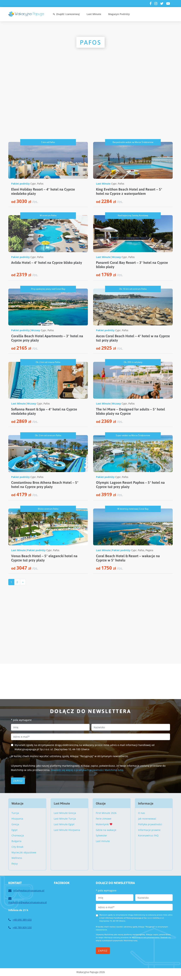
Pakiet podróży (20, 183)
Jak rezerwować (147, 818)
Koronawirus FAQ (148, 835)
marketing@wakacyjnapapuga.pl (27, 902)
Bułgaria (16, 841)
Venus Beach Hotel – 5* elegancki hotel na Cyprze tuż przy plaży (44, 558)
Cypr (33, 183)
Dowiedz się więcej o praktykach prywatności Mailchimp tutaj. (87, 770)
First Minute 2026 (106, 813)
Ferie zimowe (103, 818)
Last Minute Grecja (65, 813)
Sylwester (101, 835)
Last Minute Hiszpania (67, 830)
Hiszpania (17, 818)
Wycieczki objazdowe (23, 852)
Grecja (15, 824)
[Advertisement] (90, 105)
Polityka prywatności (150, 824)
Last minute (103, 841)
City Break (17, 846)
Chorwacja (17, 835)
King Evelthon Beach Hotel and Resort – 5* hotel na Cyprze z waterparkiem (129, 191)
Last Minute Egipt (64, 824)
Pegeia (149, 550)
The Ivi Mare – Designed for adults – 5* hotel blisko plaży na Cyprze (130, 411)
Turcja (15, 813)
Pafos (40, 183)
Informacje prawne (149, 830)
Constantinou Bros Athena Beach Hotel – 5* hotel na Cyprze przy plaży (44, 484)
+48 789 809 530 (22, 927)
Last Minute (94, 14)
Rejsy (14, 863)
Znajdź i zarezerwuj (68, 14)
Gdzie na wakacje (106, 830)
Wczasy (116, 257)
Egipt (14, 830)
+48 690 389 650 (22, 919)
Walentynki (103, 824)
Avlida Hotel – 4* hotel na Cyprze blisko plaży (46, 262)
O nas (141, 813)
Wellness (16, 858)
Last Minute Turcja (65, 818)
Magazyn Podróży (119, 14)
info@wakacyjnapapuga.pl (28, 890)
